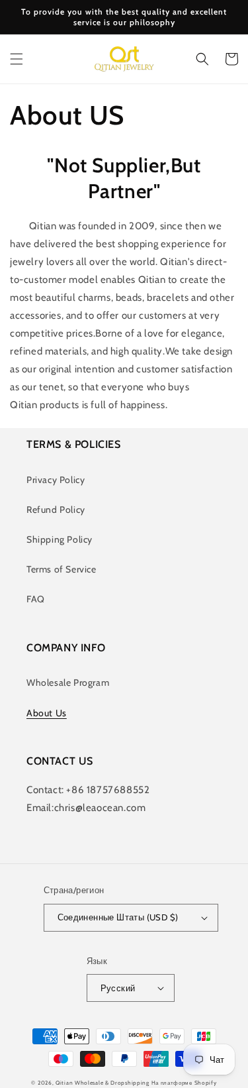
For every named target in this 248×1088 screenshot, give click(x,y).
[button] (16, 59)
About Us (46, 713)
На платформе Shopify (184, 1082)
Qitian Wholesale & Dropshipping (102, 1082)
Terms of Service (61, 569)
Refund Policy (55, 510)
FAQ (35, 599)
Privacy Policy (55, 480)
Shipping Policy (59, 539)
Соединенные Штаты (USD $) (118, 917)
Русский (118, 988)
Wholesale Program (67, 682)
